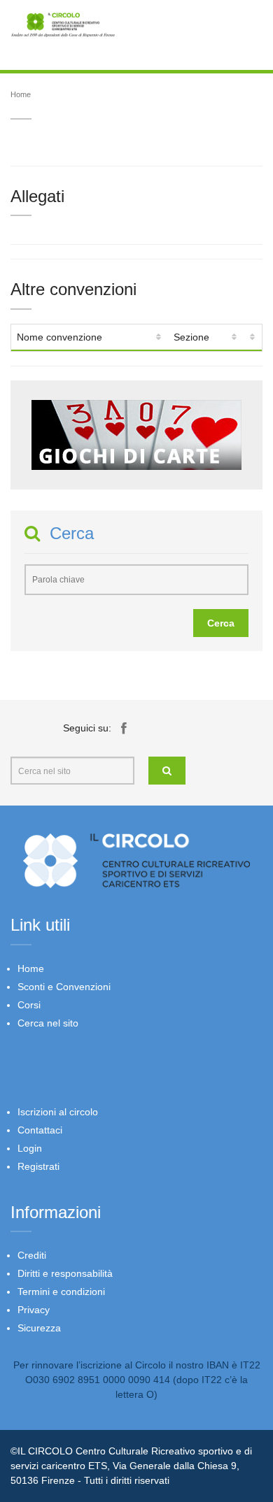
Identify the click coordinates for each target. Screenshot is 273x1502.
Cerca (220, 623)
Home (20, 94)
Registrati (38, 1166)
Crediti (32, 1255)
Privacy (34, 1309)
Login (30, 1148)
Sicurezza (39, 1327)
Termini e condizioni (61, 1291)
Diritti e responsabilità (65, 1273)
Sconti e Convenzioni (64, 986)
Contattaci (40, 1130)
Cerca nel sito (48, 1023)
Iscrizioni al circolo (58, 1111)
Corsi (29, 1004)
